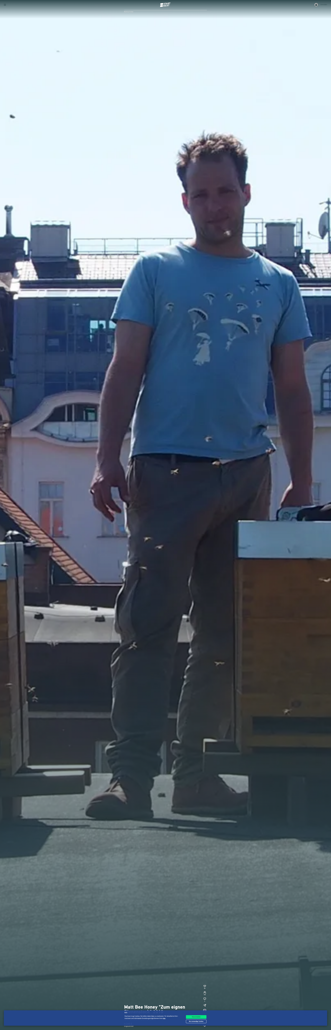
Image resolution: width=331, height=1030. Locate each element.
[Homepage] (165, 5)
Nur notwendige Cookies (196, 1021)
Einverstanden (196, 1017)
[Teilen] (205, 1005)
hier (164, 1018)
